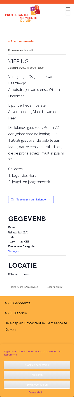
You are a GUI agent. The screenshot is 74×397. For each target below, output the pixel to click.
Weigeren (37, 374)
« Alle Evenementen (21, 41)
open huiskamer (55, 286)
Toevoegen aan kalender (32, 199)
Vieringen (13, 251)
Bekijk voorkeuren (37, 384)
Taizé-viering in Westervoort (24, 286)
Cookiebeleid (35, 392)
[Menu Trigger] (68, 9)
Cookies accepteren (37, 364)
